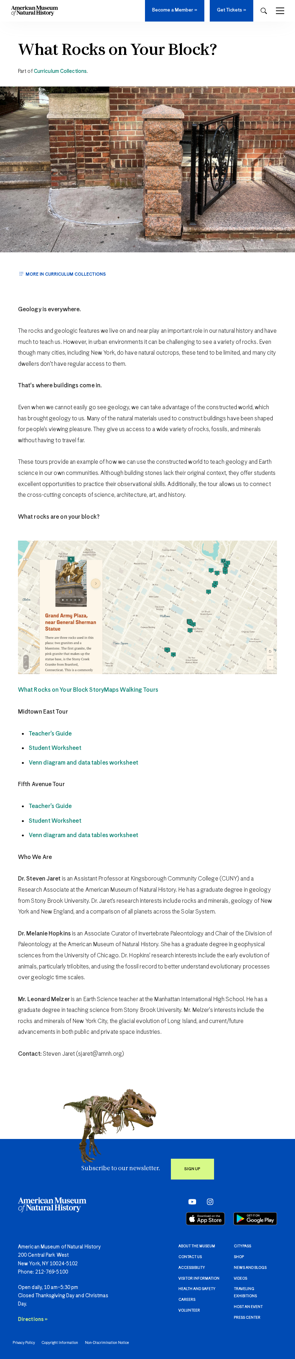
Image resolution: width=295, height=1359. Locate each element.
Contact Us (190, 1257)
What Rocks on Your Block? (117, 50)
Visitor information (198, 1278)
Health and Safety (196, 1289)
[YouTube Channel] (190, 1201)
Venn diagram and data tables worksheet (83, 763)
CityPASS (242, 1246)
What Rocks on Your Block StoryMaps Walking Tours (88, 690)
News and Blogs (250, 1268)
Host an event (248, 1307)
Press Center (247, 1318)
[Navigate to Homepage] (34, 10)
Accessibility (191, 1268)
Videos (240, 1278)
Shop (239, 1257)
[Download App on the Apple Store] (205, 1218)
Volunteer (189, 1310)
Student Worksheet (55, 748)
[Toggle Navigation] (280, 11)
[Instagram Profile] (208, 1201)
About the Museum (196, 1246)
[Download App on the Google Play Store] (255, 1218)
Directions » (32, 1319)
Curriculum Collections (60, 71)
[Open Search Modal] (264, 11)
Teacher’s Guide (50, 734)
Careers (186, 1300)
